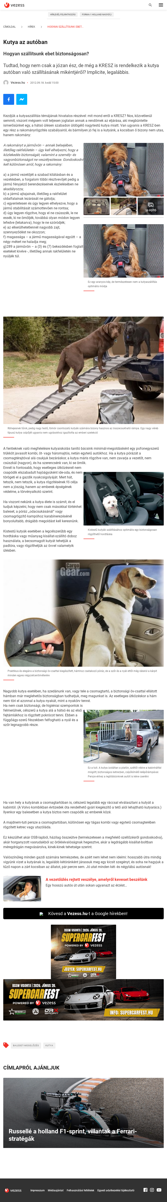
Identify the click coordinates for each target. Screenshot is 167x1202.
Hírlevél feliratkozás (62, 14)
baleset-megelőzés (26, 1045)
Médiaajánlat (55, 1190)
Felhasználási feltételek (80, 1190)
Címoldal (9, 26)
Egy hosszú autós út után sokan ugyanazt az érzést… (86, 885)
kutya (49, 1045)
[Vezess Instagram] (152, 1180)
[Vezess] (18, 5)
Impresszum (37, 1190)
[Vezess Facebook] (145, 1180)
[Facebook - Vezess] (8, 99)
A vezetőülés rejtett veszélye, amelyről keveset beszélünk (96, 879)
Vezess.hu (18, 82)
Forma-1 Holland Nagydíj (97, 14)
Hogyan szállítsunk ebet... (65, 26)
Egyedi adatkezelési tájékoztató (115, 1190)
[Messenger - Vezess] (21, 99)
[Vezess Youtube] (158, 1180)
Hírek (31, 26)
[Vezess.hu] (5, 82)
